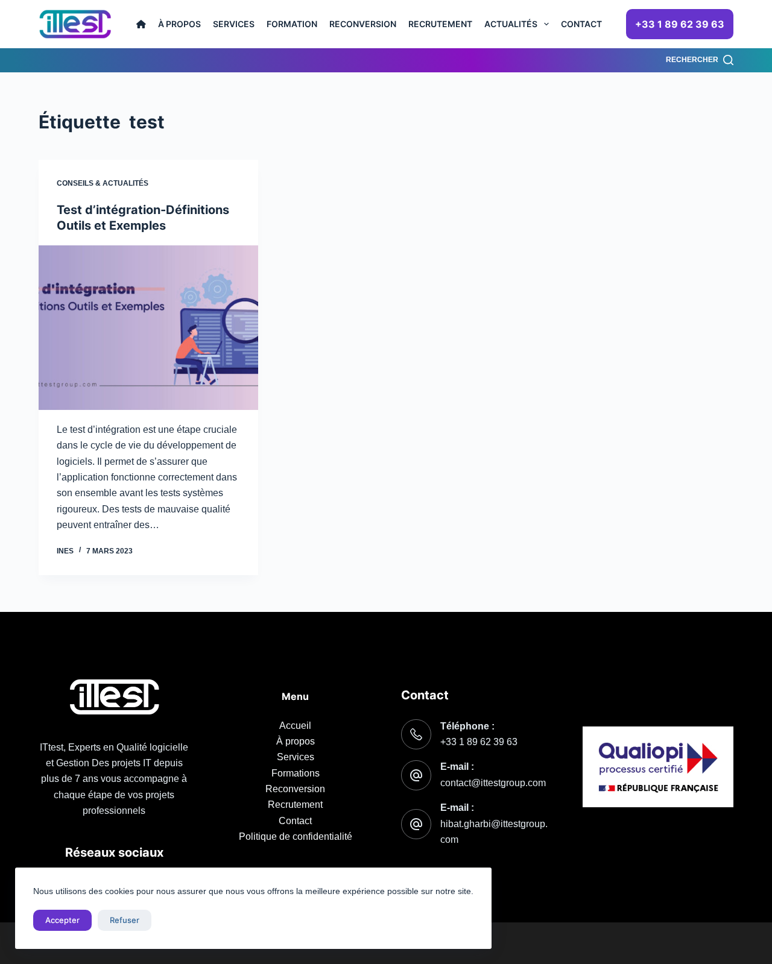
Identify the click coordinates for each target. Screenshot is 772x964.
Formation (292, 24)
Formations (295, 773)
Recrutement (440, 24)
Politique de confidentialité (295, 836)
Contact (581, 24)
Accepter (62, 920)
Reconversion (362, 24)
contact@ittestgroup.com (493, 783)
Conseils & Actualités (102, 183)
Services (234, 24)
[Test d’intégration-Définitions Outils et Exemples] (148, 327)
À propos (179, 24)
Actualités (510, 24)
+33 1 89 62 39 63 (679, 24)
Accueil (295, 725)
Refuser (124, 920)
